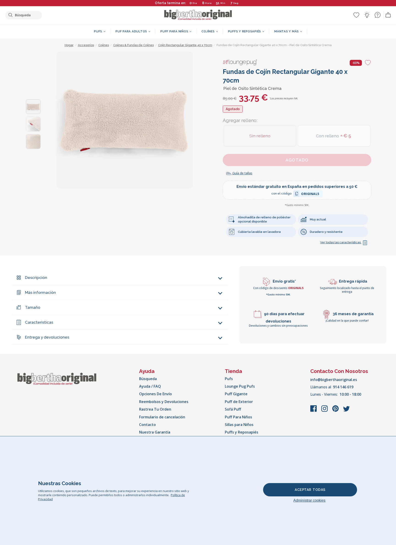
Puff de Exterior (239, 401)
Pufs (229, 378)
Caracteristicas (39, 322)
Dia (194, 3)
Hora (208, 3)
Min (223, 3)
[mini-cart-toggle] (388, 15)
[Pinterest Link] (336, 410)
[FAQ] (377, 14)
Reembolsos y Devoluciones (163, 401)
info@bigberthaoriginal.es (333, 379)
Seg (236, 3)
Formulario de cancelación (162, 417)
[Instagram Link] (325, 410)
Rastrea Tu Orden (155, 409)
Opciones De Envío (155, 393)
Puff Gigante (236, 393)
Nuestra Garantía (154, 432)
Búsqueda (148, 378)
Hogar (69, 45)
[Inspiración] (366, 14)
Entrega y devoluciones (47, 337)
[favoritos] (356, 14)
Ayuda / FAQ (150, 386)
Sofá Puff (233, 409)
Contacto (147, 424)
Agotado (297, 160)
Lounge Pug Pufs (240, 386)
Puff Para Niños (238, 417)
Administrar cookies (309, 500)
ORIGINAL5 (310, 194)
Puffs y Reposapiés (241, 432)
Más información (40, 292)
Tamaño (32, 307)
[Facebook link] (314, 410)
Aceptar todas (310, 490)
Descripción (36, 277)
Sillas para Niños (239, 424)
